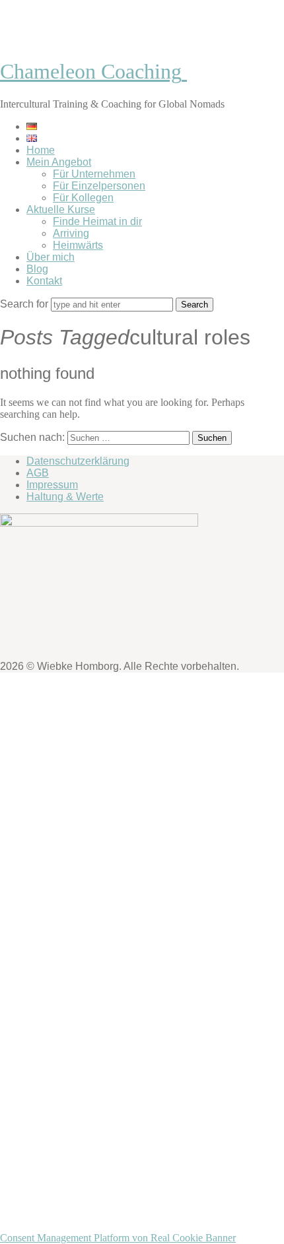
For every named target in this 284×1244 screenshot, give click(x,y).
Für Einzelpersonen (99, 185)
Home (40, 150)
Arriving (71, 233)
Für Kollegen (83, 197)
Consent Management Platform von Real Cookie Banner (118, 1237)
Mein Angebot (58, 162)
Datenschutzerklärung (77, 461)
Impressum (52, 484)
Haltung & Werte (65, 496)
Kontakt (44, 280)
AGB (37, 472)
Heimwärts (78, 245)
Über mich (50, 257)
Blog (37, 269)
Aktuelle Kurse (60, 209)
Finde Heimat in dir (97, 221)
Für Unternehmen (94, 174)
